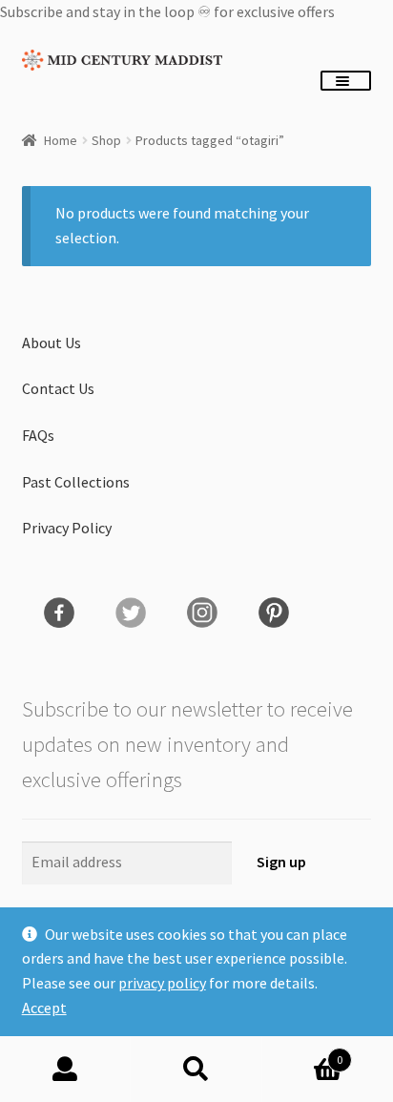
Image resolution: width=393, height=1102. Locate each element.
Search (196, 1069)
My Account (65, 1069)
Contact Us (58, 388)
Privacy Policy (67, 527)
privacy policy (162, 982)
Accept (44, 1007)
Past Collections (76, 481)
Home (60, 140)
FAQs (38, 435)
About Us (51, 342)
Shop (106, 140)
